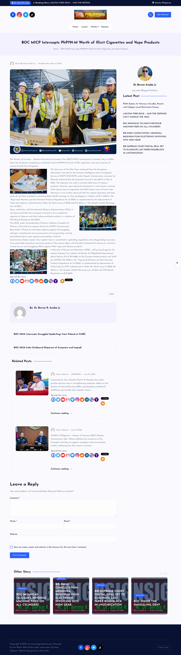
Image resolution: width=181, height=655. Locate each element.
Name (13, 524)
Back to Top (163, 650)
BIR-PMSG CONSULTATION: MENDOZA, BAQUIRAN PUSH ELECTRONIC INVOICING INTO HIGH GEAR (144, 139)
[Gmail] (27, 284)
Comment (15, 501)
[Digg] (46, 284)
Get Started (162, 18)
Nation (94, 30)
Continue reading (60, 416)
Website (13, 537)
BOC (112, 297)
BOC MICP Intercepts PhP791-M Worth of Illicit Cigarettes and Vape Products (94, 52)
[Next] (165, 575)
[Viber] (51, 284)
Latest (85, 30)
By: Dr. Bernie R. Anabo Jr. (25, 67)
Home (75, 30)
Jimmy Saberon (62, 377)
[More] (62, 284)
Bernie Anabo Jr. (22, 614)
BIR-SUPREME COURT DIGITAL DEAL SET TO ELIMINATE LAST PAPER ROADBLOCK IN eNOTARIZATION (143, 153)
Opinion (105, 30)
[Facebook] (12, 284)
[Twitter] (17, 284)
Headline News (45, 67)
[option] (32, 599)
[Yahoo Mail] (55, 284)
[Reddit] (41, 284)
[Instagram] (36, 284)
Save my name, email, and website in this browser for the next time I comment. (50, 550)
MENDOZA (76, 377)
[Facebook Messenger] (31, 284)
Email (67, 524)
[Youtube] (22, 284)
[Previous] (161, 575)
